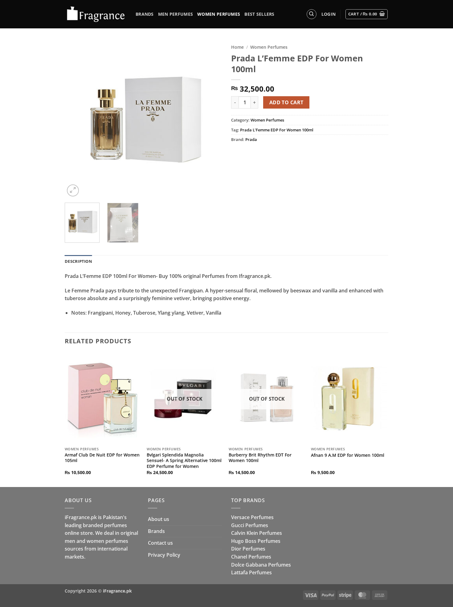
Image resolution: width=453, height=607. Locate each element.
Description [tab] (78, 261)
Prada (251, 139)
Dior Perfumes (248, 548)
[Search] (311, 14)
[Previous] (75, 119)
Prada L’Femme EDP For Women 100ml (276, 130)
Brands (145, 14)
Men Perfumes (175, 14)
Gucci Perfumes (249, 525)
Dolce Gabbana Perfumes (261, 564)
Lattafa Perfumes (251, 572)
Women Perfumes (218, 14)
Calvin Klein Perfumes (256, 533)
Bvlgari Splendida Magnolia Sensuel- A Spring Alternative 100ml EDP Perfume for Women (184, 460)
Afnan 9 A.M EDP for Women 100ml (347, 455)
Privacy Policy (164, 554)
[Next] (211, 119)
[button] (328, 14)
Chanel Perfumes (251, 556)
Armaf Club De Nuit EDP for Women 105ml (102, 458)
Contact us (160, 542)
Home (237, 47)
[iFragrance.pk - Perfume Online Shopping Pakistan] (95, 14)
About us (158, 519)
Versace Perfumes (252, 517)
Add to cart (286, 102)
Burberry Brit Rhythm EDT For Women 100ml (260, 458)
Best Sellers (259, 14)
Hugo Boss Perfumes (255, 541)
